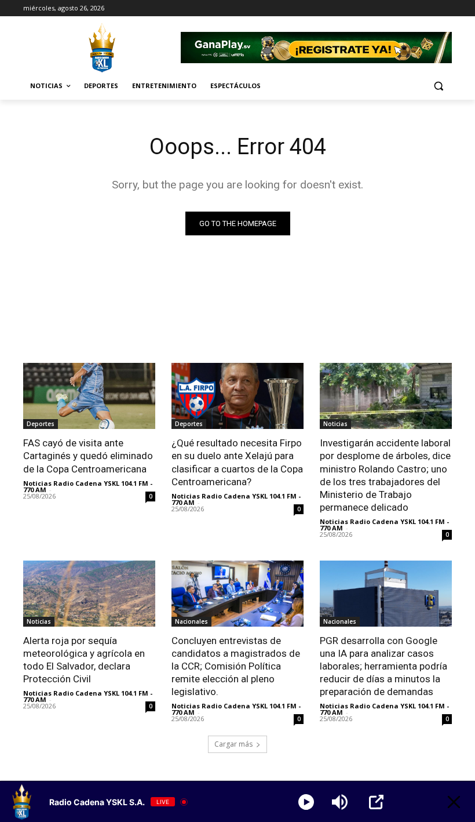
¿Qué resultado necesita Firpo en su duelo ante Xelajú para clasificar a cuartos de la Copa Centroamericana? (237, 462)
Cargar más (233, 744)
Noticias (335, 424)
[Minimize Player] (453, 802)
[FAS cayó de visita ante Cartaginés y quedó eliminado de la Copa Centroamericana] (89, 396)
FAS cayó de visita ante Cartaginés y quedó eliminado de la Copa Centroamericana (88, 455)
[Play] (306, 802)
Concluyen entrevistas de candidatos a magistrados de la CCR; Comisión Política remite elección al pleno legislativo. (235, 666)
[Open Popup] (376, 802)
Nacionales (191, 621)
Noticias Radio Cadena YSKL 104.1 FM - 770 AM (87, 486)
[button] (438, 86)
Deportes (40, 424)
